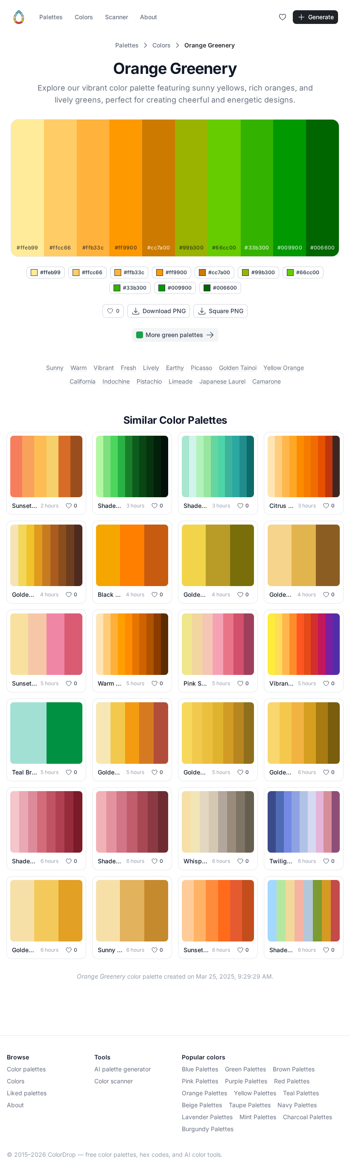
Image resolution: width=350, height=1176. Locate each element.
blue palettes (200, 1069)
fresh (128, 367)
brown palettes (294, 1069)
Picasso (201, 367)
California (83, 381)
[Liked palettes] (282, 17)
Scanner (116, 17)
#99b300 (263, 272)
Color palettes (26, 1069)
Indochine (116, 381)
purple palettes (246, 1081)
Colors (84, 17)
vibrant (103, 367)
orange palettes (204, 1093)
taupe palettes (250, 1105)
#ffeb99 (50, 272)
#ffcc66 (92, 272)
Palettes (51, 17)
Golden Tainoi (238, 367)
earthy (175, 367)
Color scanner (113, 1081)
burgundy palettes (207, 1128)
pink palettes (200, 1081)
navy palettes (297, 1105)
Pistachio (149, 381)
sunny (55, 367)
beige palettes (202, 1105)
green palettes (245, 1069)
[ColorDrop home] (19, 17)
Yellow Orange (283, 367)
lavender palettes (207, 1116)
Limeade (180, 381)
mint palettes (257, 1116)
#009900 (180, 287)
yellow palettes (255, 1093)
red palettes (291, 1081)
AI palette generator (122, 1069)
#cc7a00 (219, 272)
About (148, 17)
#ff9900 (176, 272)
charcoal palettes (307, 1116)
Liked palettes (27, 1093)
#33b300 (134, 287)
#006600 (225, 287)
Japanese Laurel (222, 381)
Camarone (266, 381)
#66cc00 (307, 272)
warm (78, 367)
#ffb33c (134, 272)
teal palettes (301, 1093)
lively (151, 367)
